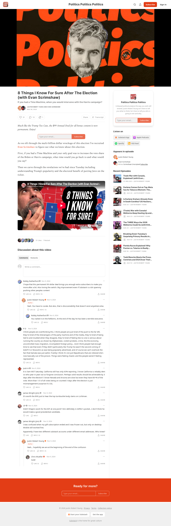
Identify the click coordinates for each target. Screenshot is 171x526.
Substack (73, 520)
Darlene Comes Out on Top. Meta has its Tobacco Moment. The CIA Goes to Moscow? (138, 188)
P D (24, 328)
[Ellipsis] (104, 281)
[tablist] (28, 257)
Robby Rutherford (31, 281)
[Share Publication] (140, 4)
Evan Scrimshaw (53, 107)
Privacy (87, 508)
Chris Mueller (37, 456)
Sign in (163, 4)
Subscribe (150, 4)
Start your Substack (79, 514)
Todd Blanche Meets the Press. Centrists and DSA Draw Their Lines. (137, 258)
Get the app (98, 514)
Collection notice (105, 508)
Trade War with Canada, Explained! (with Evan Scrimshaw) (134, 177)
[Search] (134, 4)
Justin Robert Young (35, 107)
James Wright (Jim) (31, 393)
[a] (117, 179)
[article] (133, 179)
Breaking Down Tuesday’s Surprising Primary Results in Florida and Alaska (136, 235)
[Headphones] (11, 50)
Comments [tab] (23, 258)
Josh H (26, 368)
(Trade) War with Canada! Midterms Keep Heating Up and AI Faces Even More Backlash (137, 211)
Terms (93, 508)
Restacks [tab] (34, 258)
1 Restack (46, 240)
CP (24, 405)
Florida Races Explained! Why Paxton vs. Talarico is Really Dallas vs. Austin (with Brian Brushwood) (136, 246)
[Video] (11, 44)
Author (30, 303)
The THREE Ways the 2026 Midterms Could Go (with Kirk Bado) (136, 223)
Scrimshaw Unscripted (131, 164)
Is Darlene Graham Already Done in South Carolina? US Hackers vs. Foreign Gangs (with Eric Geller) (138, 200)
